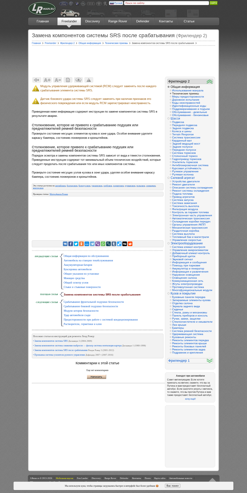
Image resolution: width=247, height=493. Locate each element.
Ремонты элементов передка (190, 340)
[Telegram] (92, 243)
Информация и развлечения (190, 271)
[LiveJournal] (108, 243)
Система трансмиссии (186, 137)
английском (60, 185)
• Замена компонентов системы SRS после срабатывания (73, 350)
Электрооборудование (187, 243)
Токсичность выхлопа (185, 206)
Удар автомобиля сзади (77, 315)
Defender (142, 21)
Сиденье (177, 309)
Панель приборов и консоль (190, 315)
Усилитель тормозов (185, 162)
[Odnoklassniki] (81, 243)
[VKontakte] (65, 243)
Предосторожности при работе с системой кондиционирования (101, 319)
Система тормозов (184, 152)
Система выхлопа (183, 233)
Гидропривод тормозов (186, 159)
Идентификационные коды (189, 105)
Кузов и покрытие (183, 293)
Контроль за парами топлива (190, 212)
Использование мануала (187, 90)
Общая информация (185, 86)
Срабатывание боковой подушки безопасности (91, 306)
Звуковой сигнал (182, 259)
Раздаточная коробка (185, 230)
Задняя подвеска (183, 128)
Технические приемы (185, 93)
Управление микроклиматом (190, 250)
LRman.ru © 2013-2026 (41, 478)
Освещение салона (184, 277)
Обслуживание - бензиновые (190, 115)
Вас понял (173, 485)
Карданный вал (182, 140)
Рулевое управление (185, 171)
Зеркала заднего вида (186, 306)
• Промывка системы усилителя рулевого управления (73, 354)
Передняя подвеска (184, 125)
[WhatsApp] (103, 243)
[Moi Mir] (87, 243)
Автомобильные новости (180, 478)
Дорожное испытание (185, 99)
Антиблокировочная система (190, 165)
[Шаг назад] (36, 79)
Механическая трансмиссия (190, 227)
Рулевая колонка (183, 174)
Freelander (69, 21)
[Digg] (124, 243)
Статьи (189, 21)
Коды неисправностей (186, 102)
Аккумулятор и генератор (188, 268)
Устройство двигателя (186, 181)
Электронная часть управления (192, 215)
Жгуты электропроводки (187, 283)
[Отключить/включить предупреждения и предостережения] (89, 79)
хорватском (118, 185)
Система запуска (183, 199)
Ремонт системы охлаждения (190, 190)
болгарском (72, 185)
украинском (96, 185)
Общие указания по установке (81, 273)
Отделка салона (182, 303)
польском (140, 185)
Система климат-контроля (188, 246)
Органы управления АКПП (189, 224)
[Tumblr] (114, 243)
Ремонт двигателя (183, 184)
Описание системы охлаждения (192, 187)
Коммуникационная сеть (187, 280)
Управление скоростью (186, 239)
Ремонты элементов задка (188, 349)
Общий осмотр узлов (76, 282)
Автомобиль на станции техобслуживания (88, 260)
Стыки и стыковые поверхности (82, 287)
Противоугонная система (188, 287)
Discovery (92, 21)
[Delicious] (119, 243)
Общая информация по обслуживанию (86, 256)
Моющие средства (74, 278)
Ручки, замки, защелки (186, 318)
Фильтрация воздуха (185, 209)
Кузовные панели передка (188, 297)
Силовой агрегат (183, 177)
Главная (43, 21)
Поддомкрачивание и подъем (191, 108)
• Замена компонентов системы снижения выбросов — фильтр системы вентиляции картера (89, 345)
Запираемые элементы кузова (191, 300)
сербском (107, 185)
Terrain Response (183, 134)
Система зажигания (184, 202)
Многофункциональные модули (192, 290)
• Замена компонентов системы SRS (62, 341)
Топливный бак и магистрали (190, 236)
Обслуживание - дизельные (189, 112)
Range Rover (117, 21)
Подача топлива (182, 193)
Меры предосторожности (188, 96)
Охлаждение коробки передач (191, 221)
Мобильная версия (64, 478)
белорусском (84, 185)
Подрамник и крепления (187, 352)
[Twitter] (76, 243)
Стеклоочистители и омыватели (192, 321)
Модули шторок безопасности (81, 310)
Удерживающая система (187, 334)
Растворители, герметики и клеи (83, 324)
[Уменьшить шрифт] (57, 79)
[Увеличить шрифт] (47, 79)
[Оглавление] (68, 79)
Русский (118, 3)
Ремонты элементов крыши (189, 343)
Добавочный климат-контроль (191, 253)
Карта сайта (159, 478)
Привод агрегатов (183, 196)
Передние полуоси (184, 149)
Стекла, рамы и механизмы (189, 312)
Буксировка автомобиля (77, 269)
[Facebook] (70, 243)
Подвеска (178, 122)
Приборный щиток (183, 256)
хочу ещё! (190, 399)
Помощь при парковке (186, 265)
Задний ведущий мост (186, 143)
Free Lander (82, 478)
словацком (151, 185)
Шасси (175, 118)
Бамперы (178, 327)
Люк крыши (179, 324)
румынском (130, 185)
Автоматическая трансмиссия (191, 218)
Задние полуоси (182, 146)
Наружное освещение (186, 274)
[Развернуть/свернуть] (209, 81)
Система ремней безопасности (192, 330)
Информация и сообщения (189, 262)
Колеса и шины (181, 131)
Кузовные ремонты (184, 337)
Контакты (166, 21)
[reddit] (130, 243)
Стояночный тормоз (184, 155)
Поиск (148, 478)
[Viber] (97, 243)
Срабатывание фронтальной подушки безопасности (94, 301)
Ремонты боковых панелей (189, 346)
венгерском (38, 188)
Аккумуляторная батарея (78, 264)
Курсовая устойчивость (186, 168)
